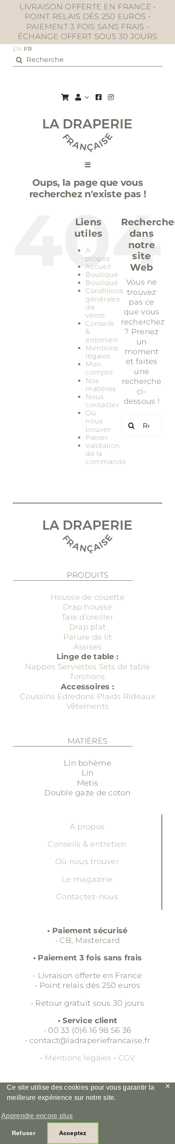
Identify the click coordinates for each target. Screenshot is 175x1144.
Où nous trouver (97, 421)
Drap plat (87, 627)
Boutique (101, 275)
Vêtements (87, 706)
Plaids (109, 696)
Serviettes (77, 666)
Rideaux (139, 696)
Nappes (40, 666)
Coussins (37, 696)
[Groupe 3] (87, 123)
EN (17, 49)
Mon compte (99, 368)
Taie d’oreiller (87, 617)
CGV (126, 1058)
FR (28, 49)
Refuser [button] (23, 1133)
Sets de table (124, 666)
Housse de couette (87, 597)
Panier (96, 438)
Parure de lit (87, 637)
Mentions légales (101, 352)
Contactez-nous (87, 896)
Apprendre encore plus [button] (37, 1115)
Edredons (76, 696)
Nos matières (100, 385)
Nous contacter (102, 401)
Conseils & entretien (87, 844)
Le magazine (87, 879)
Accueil (98, 267)
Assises (87, 647)
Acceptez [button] (73, 1133)
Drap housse (87, 607)
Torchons (87, 676)
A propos (97, 254)
